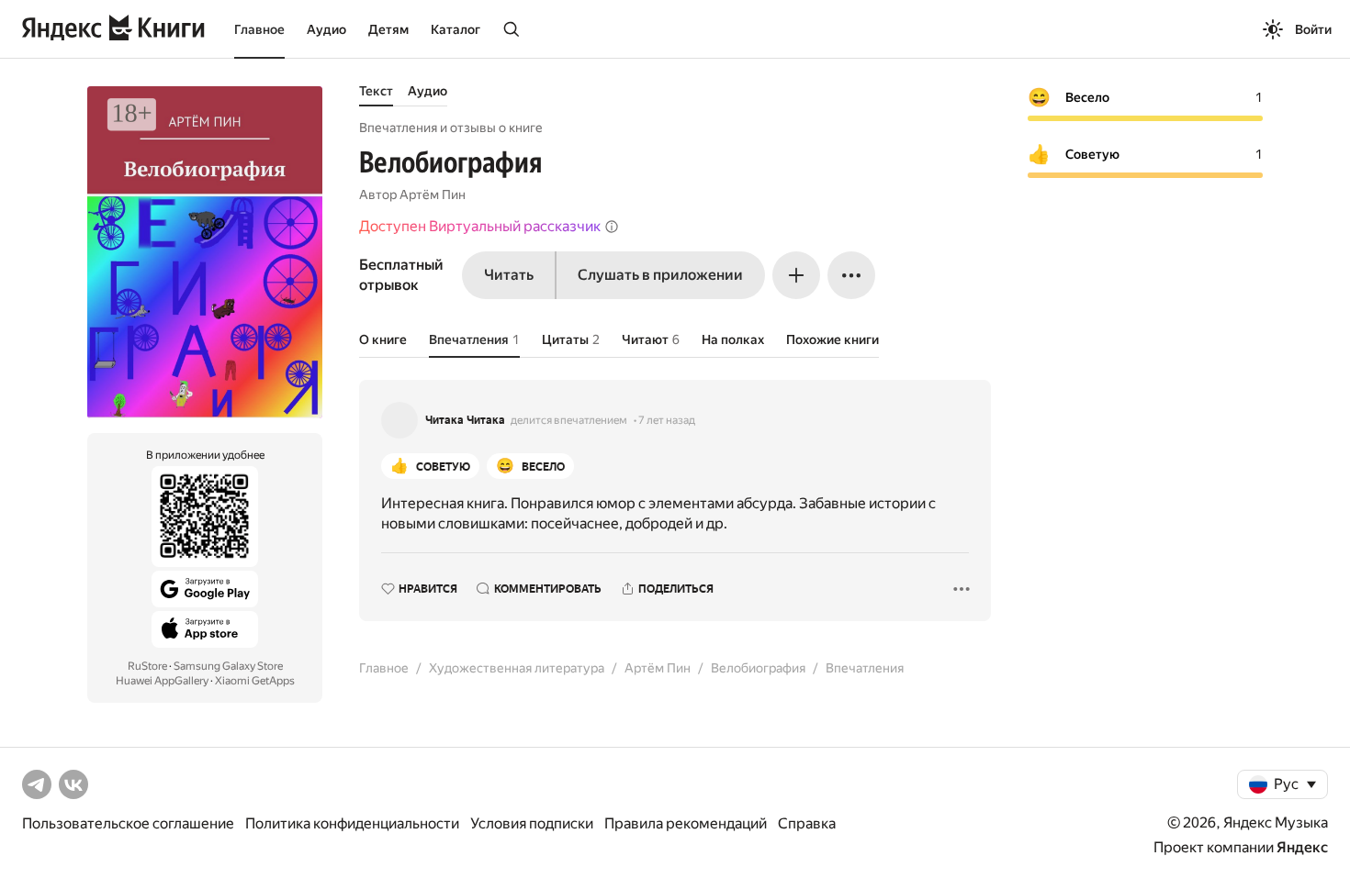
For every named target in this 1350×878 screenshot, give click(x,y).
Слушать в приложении (660, 274)
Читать (509, 274)
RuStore (147, 666)
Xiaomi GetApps (255, 680)
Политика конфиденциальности (352, 823)
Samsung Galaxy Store (228, 666)
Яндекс (1302, 847)
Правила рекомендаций (685, 823)
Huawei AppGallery (162, 680)
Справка (807, 823)
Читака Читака (465, 420)
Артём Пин (432, 194)
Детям (388, 29)
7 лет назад (666, 420)
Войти (1313, 29)
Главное (259, 29)
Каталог (455, 29)
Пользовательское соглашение (128, 823)
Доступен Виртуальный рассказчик (480, 226)
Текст (376, 90)
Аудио (326, 29)
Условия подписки (531, 823)
